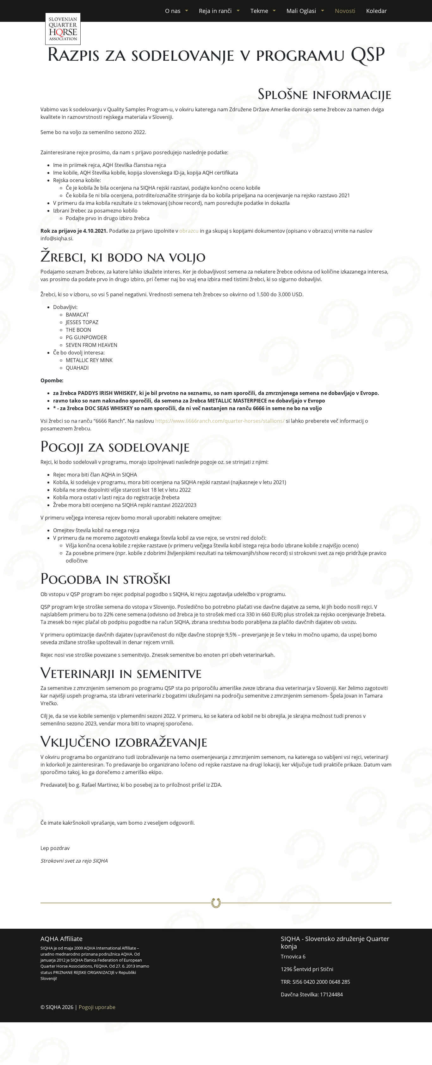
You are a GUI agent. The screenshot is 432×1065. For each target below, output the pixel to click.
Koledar (376, 11)
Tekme (260, 11)
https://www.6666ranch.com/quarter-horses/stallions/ (220, 420)
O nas (173, 11)
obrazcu (189, 230)
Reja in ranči (216, 11)
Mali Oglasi (302, 11)
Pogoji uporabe (97, 1007)
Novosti (345, 11)
